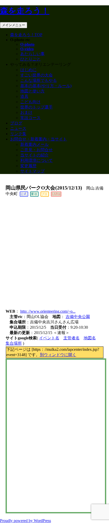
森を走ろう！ (24, 10)
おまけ (26, 112)
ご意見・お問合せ (36, 150)
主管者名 (71, 338)
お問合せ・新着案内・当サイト (38, 139)
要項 (34, 194)
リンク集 (18, 134)
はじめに (28, 70)
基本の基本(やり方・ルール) (45, 86)
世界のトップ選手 (36, 107)
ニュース (18, 128)
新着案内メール (34, 144)
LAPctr (56, 194)
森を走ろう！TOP (26, 35)
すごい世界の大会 (36, 75)
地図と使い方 (32, 91)
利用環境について (36, 160)
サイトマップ (32, 171)
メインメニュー (13, 25)
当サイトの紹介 (34, 155)
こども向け (30, 102)
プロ (44, 194)
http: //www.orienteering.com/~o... (48, 311)
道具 (24, 96)
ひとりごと (30, 59)
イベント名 (49, 338)
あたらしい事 (32, 54)
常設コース (30, 118)
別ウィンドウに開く (58, 355)
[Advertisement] (54, 253)
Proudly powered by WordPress (25, 520)
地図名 (90, 338)
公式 (24, 194)
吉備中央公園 (78, 316)
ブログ (16, 123)
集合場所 (14, 343)
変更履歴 (28, 166)
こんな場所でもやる (38, 80)
